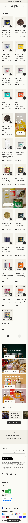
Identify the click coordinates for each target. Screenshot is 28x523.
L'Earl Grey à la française (6, 249)
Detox (6, 223)
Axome (11, 511)
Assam (20, 30)
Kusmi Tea (4, 10)
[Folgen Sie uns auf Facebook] (2, 474)
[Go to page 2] (19, 336)
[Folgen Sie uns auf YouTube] (11, 474)
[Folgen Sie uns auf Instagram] (7, 474)
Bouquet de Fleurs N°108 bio (7, 128)
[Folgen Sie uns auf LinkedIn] (15, 474)
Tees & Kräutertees (10, 10)
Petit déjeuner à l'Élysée (7, 275)
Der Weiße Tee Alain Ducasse (7, 154)
